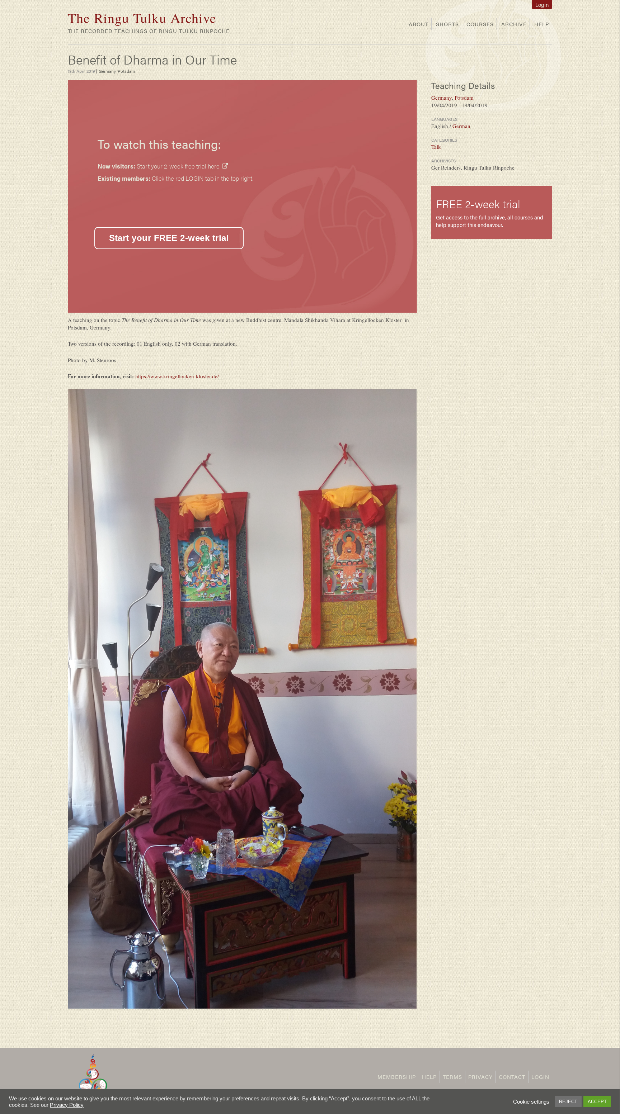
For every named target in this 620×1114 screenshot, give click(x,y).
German (461, 125)
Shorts (447, 24)
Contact (512, 1076)
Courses (480, 24)
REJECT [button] (568, 1101)
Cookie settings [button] (531, 1102)
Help (541, 24)
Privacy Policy (67, 1105)
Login (542, 4)
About (418, 24)
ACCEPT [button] (597, 1101)
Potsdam (126, 71)
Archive (514, 24)
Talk (436, 146)
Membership (396, 1076)
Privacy (480, 1076)
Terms (452, 1076)
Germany (107, 71)
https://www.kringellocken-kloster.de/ (177, 376)
